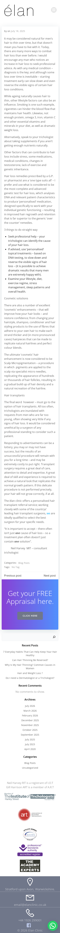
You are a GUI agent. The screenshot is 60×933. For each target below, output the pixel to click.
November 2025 (30, 725)
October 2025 (30, 729)
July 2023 (30, 744)
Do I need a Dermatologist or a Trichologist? (30, 677)
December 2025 (30, 720)
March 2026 (30, 710)
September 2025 (30, 734)
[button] (53, 926)
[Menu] (54, 10)
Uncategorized (30, 767)
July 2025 (30, 739)
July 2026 (30, 705)
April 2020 (30, 749)
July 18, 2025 (18, 31)
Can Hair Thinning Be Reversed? (30, 660)
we (48, 513)
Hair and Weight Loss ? (30, 673)
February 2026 (30, 715)
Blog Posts (24, 562)
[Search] (54, 637)
